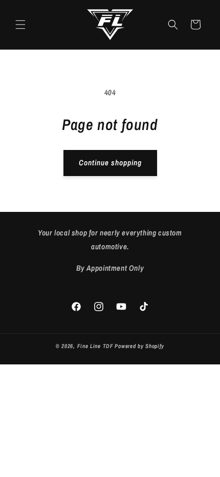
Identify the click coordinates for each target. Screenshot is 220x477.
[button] (20, 24)
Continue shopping (110, 162)
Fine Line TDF (95, 346)
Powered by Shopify (139, 346)
